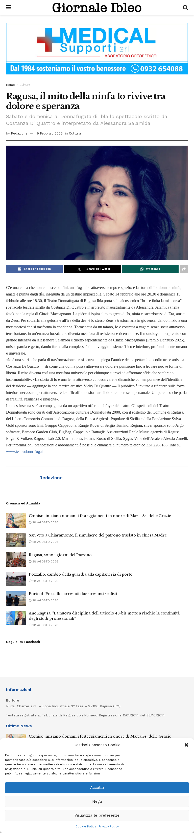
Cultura (24, 85)
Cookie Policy (86, 826)
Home (10, 85)
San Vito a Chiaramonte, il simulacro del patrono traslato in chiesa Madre (98, 535)
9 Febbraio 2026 (50, 133)
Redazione (19, 133)
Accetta (97, 787)
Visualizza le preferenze (97, 815)
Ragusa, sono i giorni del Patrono (60, 555)
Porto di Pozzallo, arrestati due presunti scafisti (73, 594)
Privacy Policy (109, 826)
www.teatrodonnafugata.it (26, 451)
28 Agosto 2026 (44, 522)
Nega (97, 801)
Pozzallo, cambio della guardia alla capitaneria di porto (81, 574)
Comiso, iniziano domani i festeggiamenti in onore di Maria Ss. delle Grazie (100, 516)
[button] (186, 744)
